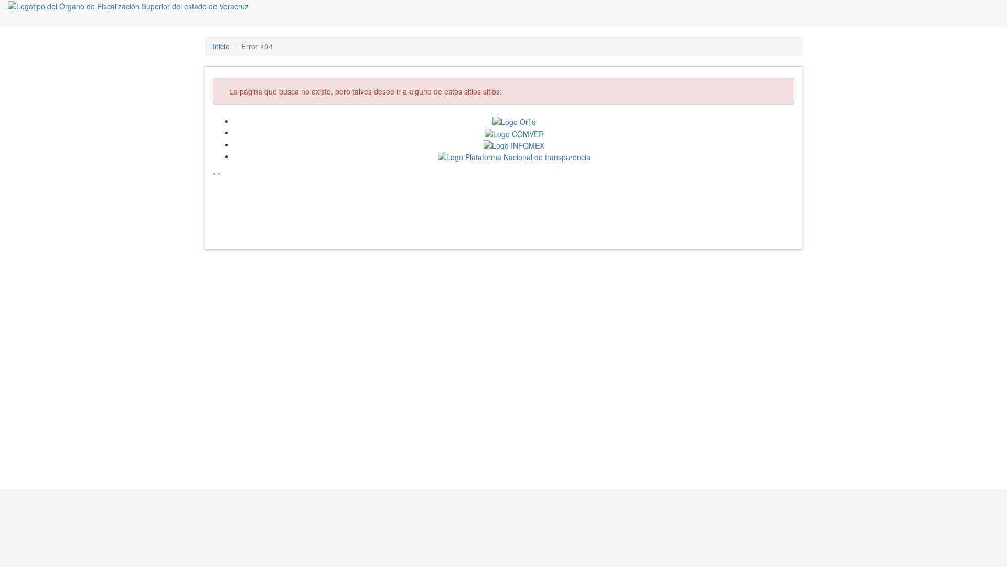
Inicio (221, 46)
